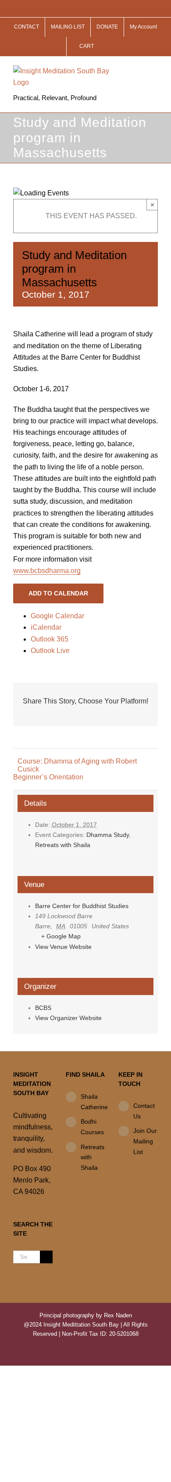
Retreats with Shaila (62, 844)
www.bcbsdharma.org (47, 570)
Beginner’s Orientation (48, 777)
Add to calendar (58, 593)
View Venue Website (63, 946)
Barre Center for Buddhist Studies (81, 905)
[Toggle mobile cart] (138, 70)
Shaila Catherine (93, 1102)
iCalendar (46, 627)
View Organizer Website (68, 1017)
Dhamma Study (107, 834)
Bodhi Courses (92, 1127)
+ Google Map (61, 936)
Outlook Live (50, 650)
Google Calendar (57, 616)
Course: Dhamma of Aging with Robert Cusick (77, 765)
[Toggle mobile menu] (154, 70)
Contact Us (144, 1111)
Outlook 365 (49, 639)
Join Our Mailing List (145, 1141)
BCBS (43, 1007)
